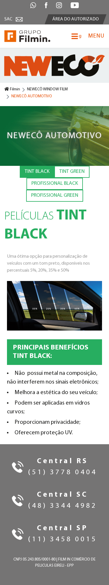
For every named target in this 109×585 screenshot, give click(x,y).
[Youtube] (75, 5)
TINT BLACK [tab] (37, 171)
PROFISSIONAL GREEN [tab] (54, 195)
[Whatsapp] (33, 5)
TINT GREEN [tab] (72, 171)
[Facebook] (46, 5)
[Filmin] (27, 36)
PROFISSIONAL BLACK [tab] (54, 183)
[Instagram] (59, 5)
